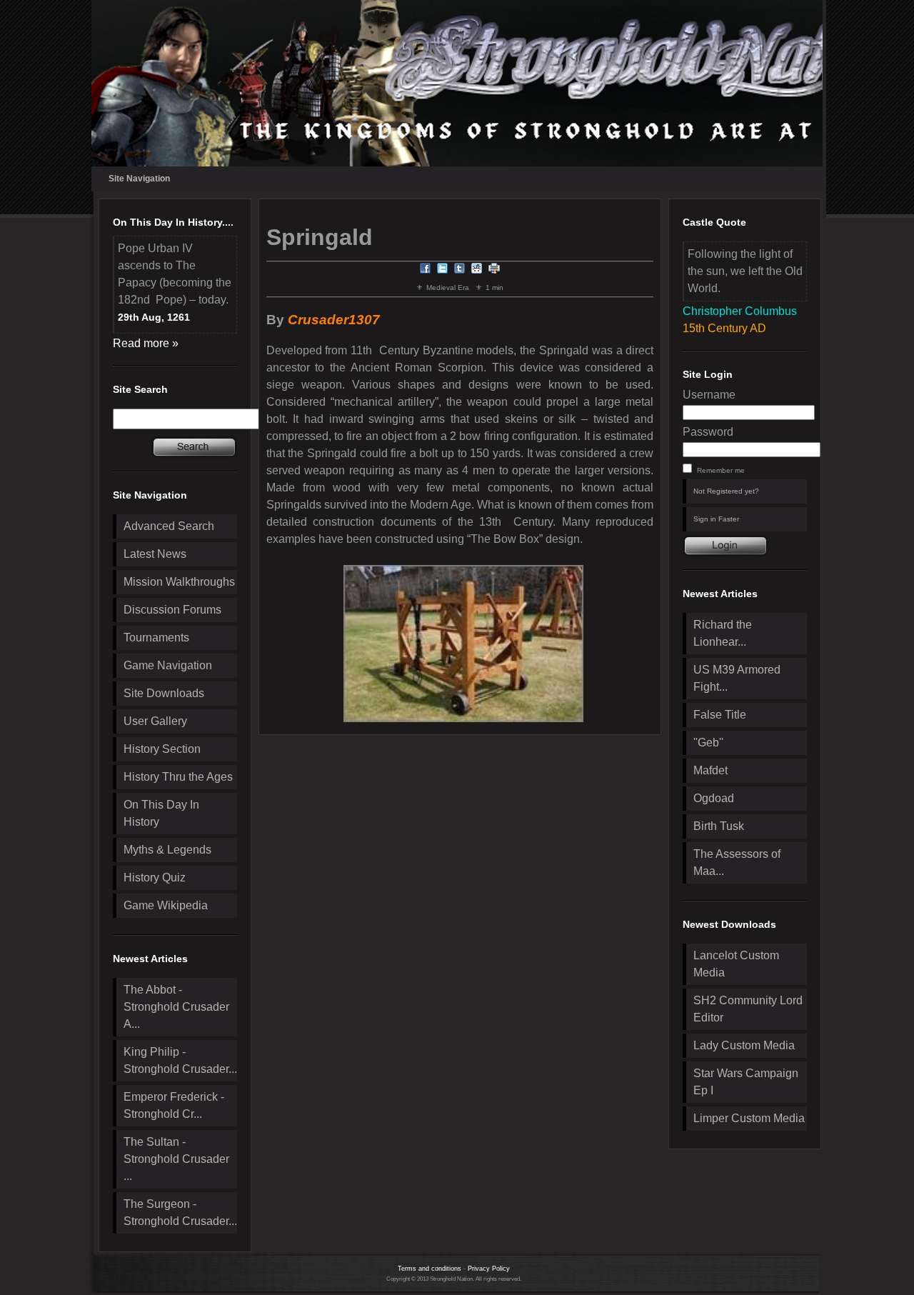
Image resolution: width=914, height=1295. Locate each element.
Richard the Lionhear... (722, 633)
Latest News (155, 554)
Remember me (721, 470)
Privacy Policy (489, 1268)
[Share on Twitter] (442, 270)
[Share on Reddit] (477, 270)
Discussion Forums (172, 610)
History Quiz (155, 877)
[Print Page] (494, 270)
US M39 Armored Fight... (736, 678)
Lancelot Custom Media (736, 964)
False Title (719, 715)
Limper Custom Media (749, 1118)
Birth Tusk (718, 826)
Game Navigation (168, 665)
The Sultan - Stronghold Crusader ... (176, 1159)
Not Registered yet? (726, 491)
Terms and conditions (429, 1268)
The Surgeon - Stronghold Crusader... (180, 1212)
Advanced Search (169, 526)
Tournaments (156, 637)
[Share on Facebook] (425, 270)
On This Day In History (161, 813)
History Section (162, 749)
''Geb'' (708, 742)
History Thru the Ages (178, 777)
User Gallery (155, 721)
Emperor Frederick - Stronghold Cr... (174, 1105)
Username (709, 395)
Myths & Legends (167, 850)
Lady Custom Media (744, 1045)
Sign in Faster (716, 519)
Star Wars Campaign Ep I (745, 1081)
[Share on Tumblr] (460, 270)
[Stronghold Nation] (457, 83)
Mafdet (710, 770)
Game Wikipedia (166, 905)
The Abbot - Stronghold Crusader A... (176, 1007)
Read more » (146, 343)
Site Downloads (164, 693)
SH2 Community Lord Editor (748, 1009)
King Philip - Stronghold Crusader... (180, 1060)
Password (708, 432)
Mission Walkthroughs (179, 582)
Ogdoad (713, 798)
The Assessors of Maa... (736, 862)
